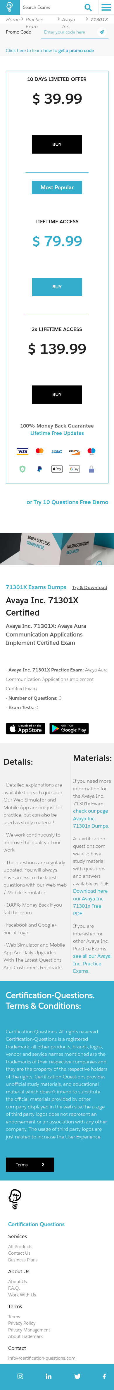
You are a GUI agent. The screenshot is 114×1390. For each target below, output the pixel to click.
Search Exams (36, 7)
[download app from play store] (69, 733)
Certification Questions (36, 1224)
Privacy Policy (21, 1323)
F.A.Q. (14, 1288)
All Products (20, 1246)
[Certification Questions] (10, 7)
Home (12, 19)
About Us (17, 1281)
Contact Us (19, 1253)
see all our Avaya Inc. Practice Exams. (91, 963)
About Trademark (25, 1336)
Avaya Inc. (68, 19)
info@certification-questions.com (41, 1358)
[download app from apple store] (26, 733)
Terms (22, 1165)
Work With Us (22, 1295)
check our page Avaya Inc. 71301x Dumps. (91, 818)
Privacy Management (29, 1330)
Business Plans (23, 1260)
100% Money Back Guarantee (57, 426)
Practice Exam (34, 19)
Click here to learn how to (50, 50)
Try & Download (89, 587)
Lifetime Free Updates (57, 433)
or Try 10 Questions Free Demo (67, 502)
